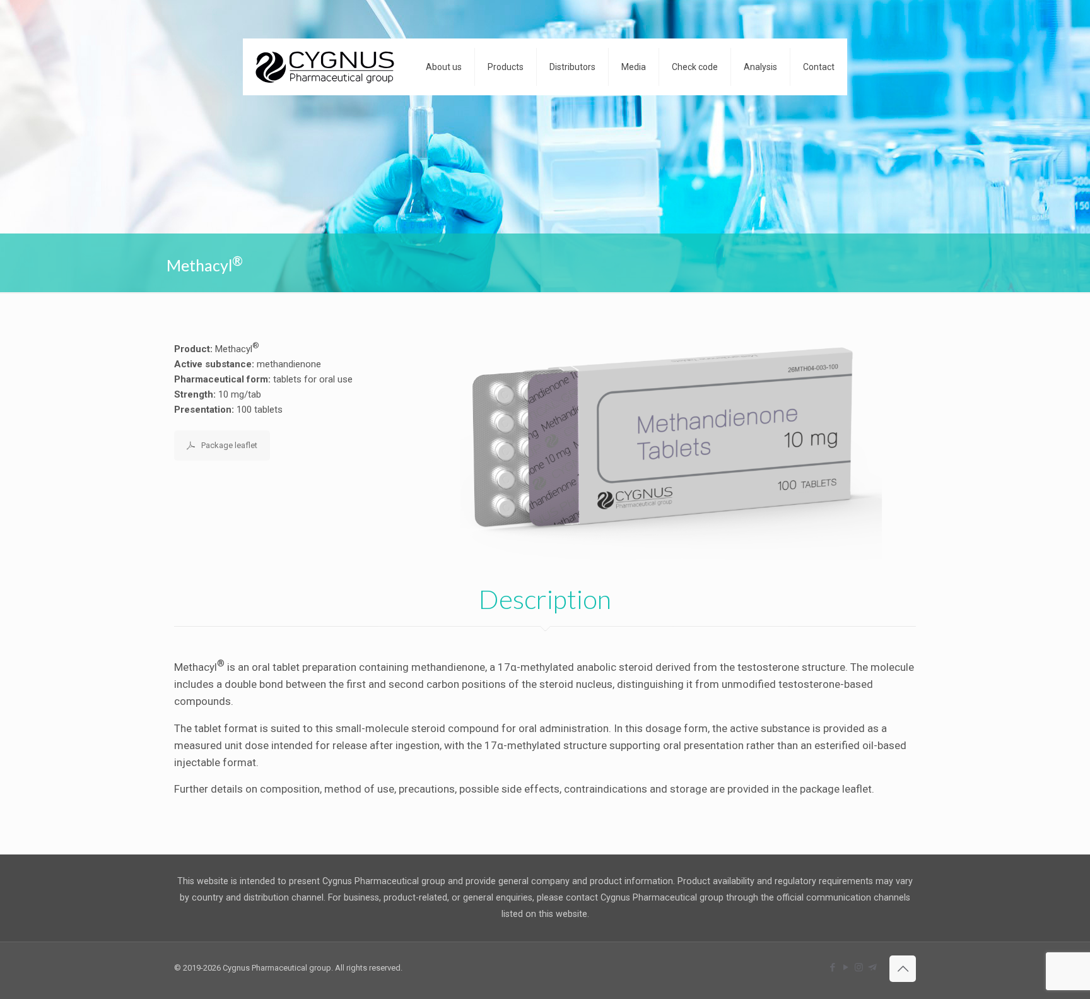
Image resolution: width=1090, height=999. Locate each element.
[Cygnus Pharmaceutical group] (324, 66)
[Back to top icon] (902, 968)
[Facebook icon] (832, 967)
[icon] (872, 967)
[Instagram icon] (859, 967)
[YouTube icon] (845, 967)
